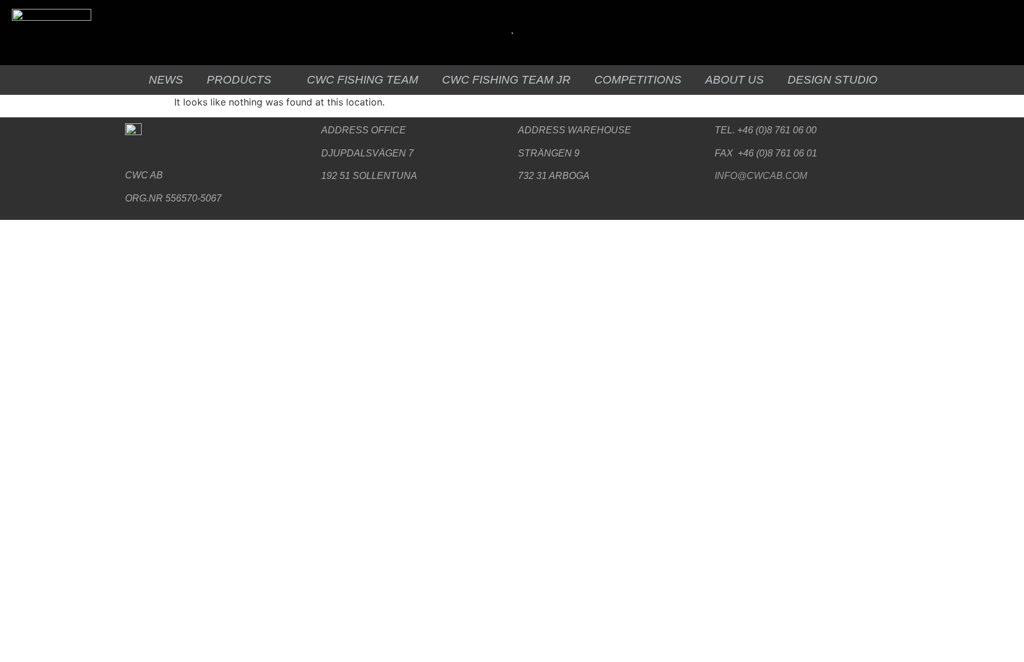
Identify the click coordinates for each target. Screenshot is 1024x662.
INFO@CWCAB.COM (761, 176)
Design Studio (833, 79)
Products (239, 79)
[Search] (508, 32)
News (166, 79)
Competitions (637, 79)
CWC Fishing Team (362, 79)
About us (734, 79)
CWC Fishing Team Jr (506, 79)
